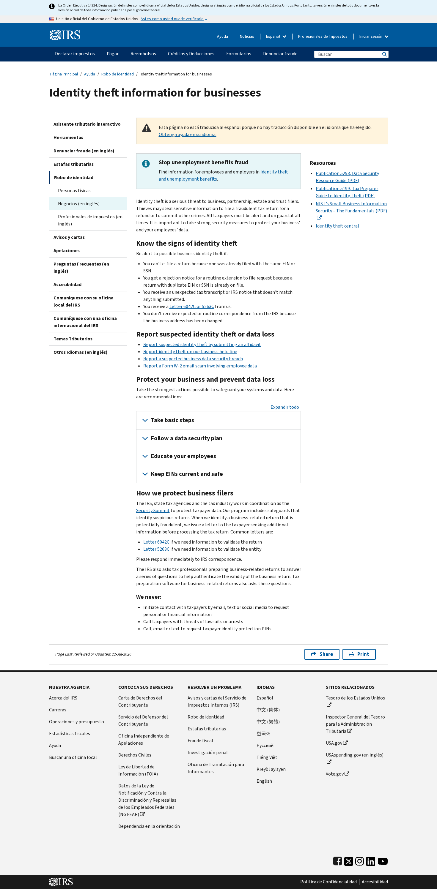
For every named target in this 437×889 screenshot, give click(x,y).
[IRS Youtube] (383, 860)
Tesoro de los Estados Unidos (355, 698)
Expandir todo (285, 407)
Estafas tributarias (74, 164)
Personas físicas (74, 190)
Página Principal (64, 74)
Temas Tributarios (73, 339)
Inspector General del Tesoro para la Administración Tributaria (355, 724)
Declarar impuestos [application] (75, 53)
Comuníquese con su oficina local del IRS (84, 301)
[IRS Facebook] (337, 860)
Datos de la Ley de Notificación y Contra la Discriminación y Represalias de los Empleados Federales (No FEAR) (147, 800)
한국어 (264, 733)
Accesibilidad (67, 284)
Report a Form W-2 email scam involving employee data (200, 366)
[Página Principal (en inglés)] (65, 32)
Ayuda (222, 36)
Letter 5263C (156, 549)
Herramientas (68, 137)
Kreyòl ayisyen (271, 769)
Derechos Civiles (134, 755)
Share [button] (326, 654)
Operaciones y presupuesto (76, 722)
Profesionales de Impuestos (323, 36)
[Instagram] (359, 860)
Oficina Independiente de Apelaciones (143, 739)
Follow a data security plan (186, 438)
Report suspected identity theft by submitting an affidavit (202, 344)
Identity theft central (337, 226)
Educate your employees (183, 456)
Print (363, 654)
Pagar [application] (113, 53)
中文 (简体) (268, 710)
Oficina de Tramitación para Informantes (216, 768)
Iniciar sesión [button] (371, 36)
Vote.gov (335, 774)
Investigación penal (208, 752)
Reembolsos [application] (143, 53)
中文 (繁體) (268, 722)
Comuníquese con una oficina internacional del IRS (85, 322)
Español (273, 36)
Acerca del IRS (63, 698)
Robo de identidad (117, 74)
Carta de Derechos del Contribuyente (140, 701)
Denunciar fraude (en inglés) (84, 151)
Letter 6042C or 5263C (191, 306)
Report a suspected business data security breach (193, 359)
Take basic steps (172, 420)
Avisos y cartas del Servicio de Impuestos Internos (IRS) (217, 701)
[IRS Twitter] (348, 860)
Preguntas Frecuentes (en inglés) (81, 267)
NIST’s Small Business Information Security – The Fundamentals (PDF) (351, 207)
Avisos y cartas (69, 237)
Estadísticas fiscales (69, 733)
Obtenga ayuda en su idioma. (187, 134)
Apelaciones (67, 250)
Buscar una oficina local (73, 757)
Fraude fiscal (200, 741)
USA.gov (334, 743)
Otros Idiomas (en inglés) (81, 352)
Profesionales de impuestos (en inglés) (90, 220)
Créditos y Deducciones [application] (191, 53)
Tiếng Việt (267, 757)
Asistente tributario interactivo (87, 124)
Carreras (57, 710)
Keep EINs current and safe (187, 474)
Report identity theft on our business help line (190, 351)
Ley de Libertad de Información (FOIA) (138, 770)
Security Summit (153, 510)
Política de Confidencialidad (328, 882)
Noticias (247, 36)
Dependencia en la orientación (149, 826)
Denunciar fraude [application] (280, 53)
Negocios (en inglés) (79, 203)
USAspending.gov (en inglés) (354, 755)
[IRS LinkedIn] (370, 860)
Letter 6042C (156, 542)
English (264, 781)
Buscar (384, 54)
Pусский (265, 745)
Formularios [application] (238, 53)
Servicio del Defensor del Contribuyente (143, 720)
